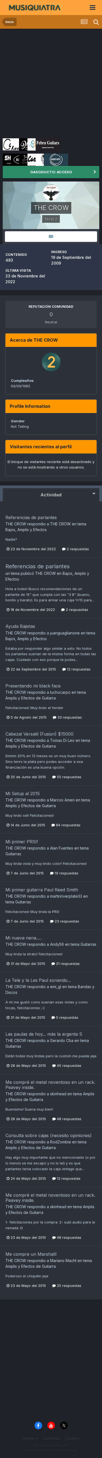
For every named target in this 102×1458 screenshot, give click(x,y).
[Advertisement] (51, 82)
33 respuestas (69, 717)
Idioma (28, 1438)
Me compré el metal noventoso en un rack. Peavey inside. (50, 1084)
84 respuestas (68, 825)
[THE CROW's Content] (51, 236)
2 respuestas (77, 549)
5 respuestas (66, 1017)
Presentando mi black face (33, 686)
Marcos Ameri (62, 800)
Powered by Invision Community (51, 1450)
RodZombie (60, 1142)
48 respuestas (68, 1119)
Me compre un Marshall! (31, 1254)
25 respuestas (68, 1285)
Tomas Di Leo (62, 740)
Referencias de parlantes (31, 517)
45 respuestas (68, 1065)
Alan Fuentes (61, 848)
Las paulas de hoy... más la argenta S (43, 1034)
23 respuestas (66, 921)
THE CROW (15, 524)
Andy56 (57, 944)
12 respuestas (78, 669)
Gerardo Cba (61, 1040)
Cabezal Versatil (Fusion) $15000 (39, 734)
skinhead (58, 1093)
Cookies (72, 1438)
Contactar (51, 1438)
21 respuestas (67, 963)
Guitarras (13, 853)
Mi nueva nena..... (23, 938)
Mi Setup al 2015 (22, 793)
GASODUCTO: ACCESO (51, 172)
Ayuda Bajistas (20, 626)
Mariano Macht (63, 1260)
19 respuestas (66, 873)
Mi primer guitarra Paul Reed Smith (41, 889)
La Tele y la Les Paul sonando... (38, 980)
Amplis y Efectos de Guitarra (30, 698)
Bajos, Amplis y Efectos (26, 529)
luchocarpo (60, 692)
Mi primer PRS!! (21, 841)
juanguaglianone (65, 633)
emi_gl (55, 986)
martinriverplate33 (66, 896)
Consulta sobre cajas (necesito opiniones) (48, 1135)
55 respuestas (68, 777)
